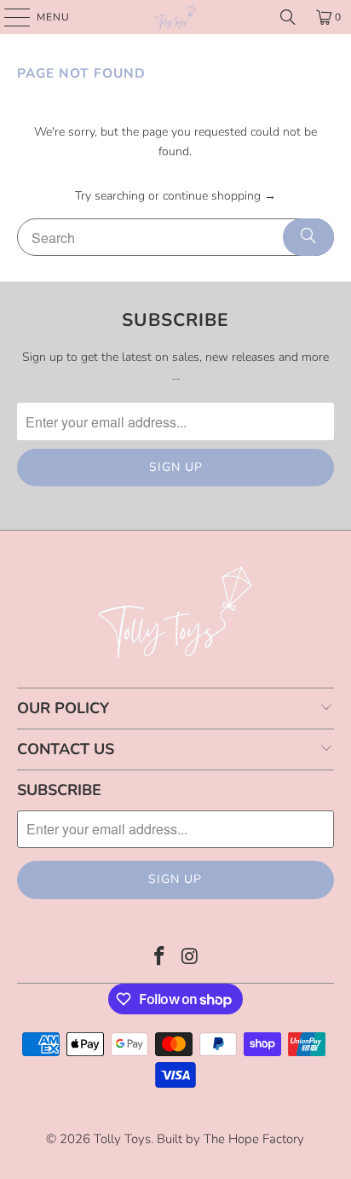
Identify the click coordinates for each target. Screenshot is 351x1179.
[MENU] (9, 17)
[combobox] (175, 237)
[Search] (288, 17)
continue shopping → (219, 196)
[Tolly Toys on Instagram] (190, 958)
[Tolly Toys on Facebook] (159, 958)
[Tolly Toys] (175, 17)
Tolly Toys (122, 1138)
